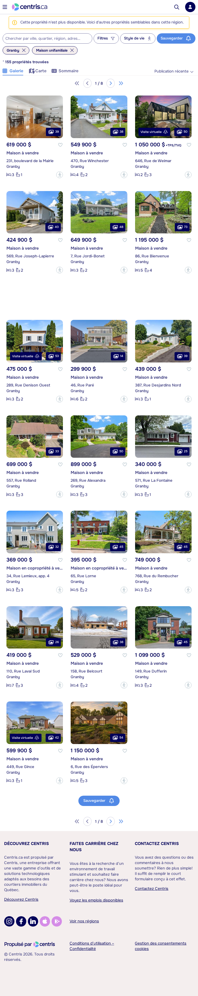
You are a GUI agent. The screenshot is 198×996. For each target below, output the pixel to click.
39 (57, 132)
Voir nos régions (84, 921)
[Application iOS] (45, 921)
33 (57, 451)
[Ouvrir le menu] (5, 7)
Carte (40, 71)
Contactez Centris (157, 843)
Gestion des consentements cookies (160, 946)
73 (185, 227)
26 (57, 642)
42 (57, 738)
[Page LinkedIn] (33, 921)
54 (121, 738)
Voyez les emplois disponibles (96, 900)
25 (185, 451)
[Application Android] (57, 921)
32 (57, 547)
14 (121, 356)
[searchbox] (44, 39)
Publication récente (171, 71)
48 (121, 227)
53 (57, 356)
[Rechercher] (176, 7)
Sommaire (68, 71)
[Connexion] (190, 7)
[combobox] (47, 38)
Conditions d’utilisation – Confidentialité (92, 946)
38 (121, 132)
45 (121, 547)
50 (185, 132)
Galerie (16, 71)
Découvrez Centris (26, 843)
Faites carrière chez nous (94, 846)
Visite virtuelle (151, 132)
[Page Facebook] (21, 921)
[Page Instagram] (9, 921)
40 (57, 227)
